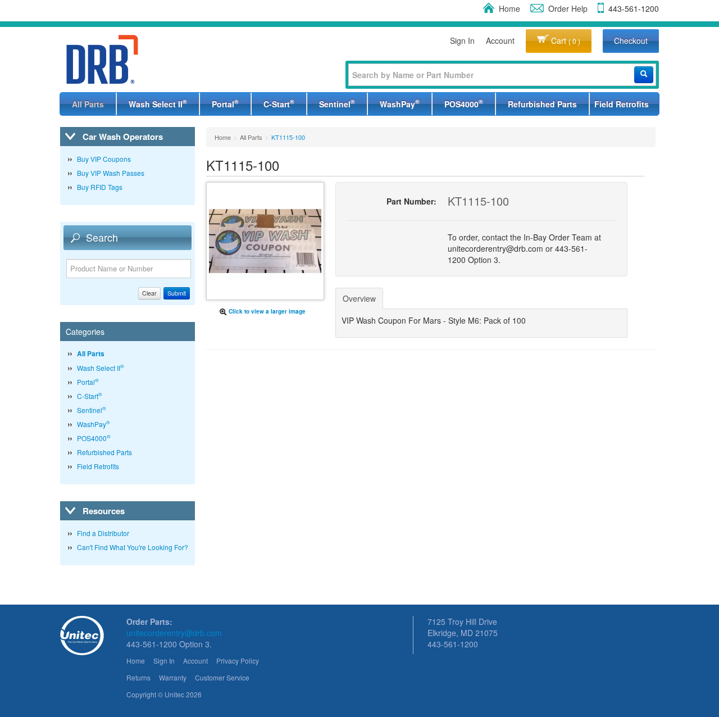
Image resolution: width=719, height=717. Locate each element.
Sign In (462, 40)
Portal (225, 103)
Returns (138, 677)
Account (500, 40)
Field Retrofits (621, 104)
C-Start (278, 103)
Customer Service (222, 677)
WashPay (400, 103)
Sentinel (337, 103)
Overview (359, 298)
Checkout (631, 40)
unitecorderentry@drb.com (174, 632)
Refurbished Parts (542, 104)
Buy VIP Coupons (104, 159)
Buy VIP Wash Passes (110, 173)
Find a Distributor (103, 533)
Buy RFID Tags (99, 187)
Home (509, 8)
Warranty (172, 677)
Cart (564, 40)
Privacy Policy (237, 660)
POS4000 (463, 103)
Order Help (568, 8)
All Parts (88, 104)
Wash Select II (158, 103)
